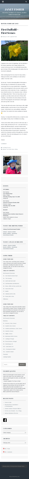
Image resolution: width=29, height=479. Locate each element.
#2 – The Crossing (7, 278)
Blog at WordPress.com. (14, 476)
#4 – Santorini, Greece (8, 331)
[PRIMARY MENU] (3, 2)
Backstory (5, 320)
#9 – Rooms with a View (8, 296)
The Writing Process (6, 147)
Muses (13, 149)
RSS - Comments (8, 452)
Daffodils (4, 149)
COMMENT (4, 143)
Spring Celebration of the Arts (11, 413)
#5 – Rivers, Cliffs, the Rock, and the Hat (12, 286)
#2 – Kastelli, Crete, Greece (9, 326)
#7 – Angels (5, 291)
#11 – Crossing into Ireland (9, 349)
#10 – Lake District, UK (8, 346)
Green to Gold (8, 402)
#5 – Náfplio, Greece (7, 333)
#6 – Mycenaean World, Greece (10, 336)
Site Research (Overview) (9, 273)
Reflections (5, 299)
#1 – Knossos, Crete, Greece (9, 323)
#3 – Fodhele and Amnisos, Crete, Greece (12, 328)
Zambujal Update (7, 356)
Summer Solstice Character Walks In (13, 408)
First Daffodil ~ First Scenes (9, 31)
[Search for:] (11, 364)
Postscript (5, 354)
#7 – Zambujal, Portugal (8, 338)
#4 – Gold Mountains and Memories (11, 283)
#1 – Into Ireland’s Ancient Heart (10, 275)
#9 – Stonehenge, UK (8, 344)
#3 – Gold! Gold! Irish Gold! (9, 281)
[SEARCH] (26, 2)
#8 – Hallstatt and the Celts (9, 293)
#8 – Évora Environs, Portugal (10, 341)
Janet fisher (14, 9)
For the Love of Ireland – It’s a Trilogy (13, 410)
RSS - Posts (7, 448)
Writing (16, 149)
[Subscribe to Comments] (3, 452)
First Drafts (9, 149)
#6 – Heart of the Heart (8, 288)
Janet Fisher (14, 36)
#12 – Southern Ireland (8, 351)
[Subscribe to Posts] (3, 448)
